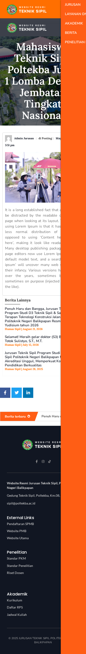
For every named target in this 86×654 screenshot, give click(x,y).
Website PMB (16, 531)
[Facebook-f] (36, 461)
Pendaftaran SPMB (20, 524)
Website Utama (18, 538)
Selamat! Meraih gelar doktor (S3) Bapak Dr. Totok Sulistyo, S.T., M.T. (40, 339)
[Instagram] (43, 461)
